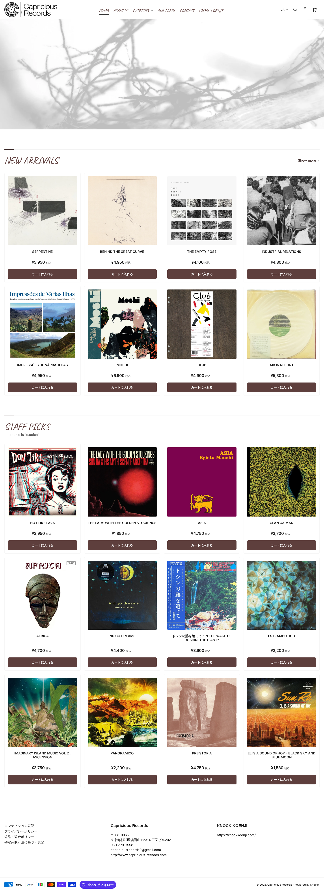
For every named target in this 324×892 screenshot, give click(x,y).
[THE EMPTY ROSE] (201, 211)
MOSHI (122, 365)
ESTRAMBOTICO (281, 636)
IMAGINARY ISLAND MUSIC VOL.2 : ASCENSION (42, 755)
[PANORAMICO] (122, 712)
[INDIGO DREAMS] (122, 595)
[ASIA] (201, 482)
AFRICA (42, 636)
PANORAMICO (122, 753)
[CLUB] (201, 324)
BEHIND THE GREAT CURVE (122, 252)
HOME (104, 10)
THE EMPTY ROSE (201, 252)
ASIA (202, 523)
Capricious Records (279, 884)
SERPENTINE (42, 252)
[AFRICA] (42, 595)
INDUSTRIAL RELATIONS (281, 252)
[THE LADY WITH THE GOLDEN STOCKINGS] (122, 482)
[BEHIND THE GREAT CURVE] (122, 211)
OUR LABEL (166, 10)
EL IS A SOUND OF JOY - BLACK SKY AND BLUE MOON (281, 755)
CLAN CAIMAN (281, 523)
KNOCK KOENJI (211, 10)
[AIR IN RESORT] (281, 324)
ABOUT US (120, 10)
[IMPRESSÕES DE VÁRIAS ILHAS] (42, 324)
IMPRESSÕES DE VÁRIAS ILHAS (42, 365)
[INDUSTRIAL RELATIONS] (281, 211)
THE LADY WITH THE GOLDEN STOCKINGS (122, 523)
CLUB (201, 365)
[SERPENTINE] (42, 211)
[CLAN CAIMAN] (281, 482)
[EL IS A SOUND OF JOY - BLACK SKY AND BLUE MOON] (281, 712)
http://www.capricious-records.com (139, 855)
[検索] (295, 10)
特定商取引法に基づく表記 (24, 842)
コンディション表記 (19, 826)
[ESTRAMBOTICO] (281, 595)
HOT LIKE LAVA (42, 523)
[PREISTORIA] (201, 712)
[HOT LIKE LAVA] (42, 482)
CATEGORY (141, 10)
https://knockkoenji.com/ (236, 835)
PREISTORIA (202, 753)
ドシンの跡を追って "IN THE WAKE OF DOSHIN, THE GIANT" (202, 638)
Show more (307, 160)
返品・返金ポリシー (19, 837)
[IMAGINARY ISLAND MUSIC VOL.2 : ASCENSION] (42, 712)
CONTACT (187, 10)
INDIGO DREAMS (122, 636)
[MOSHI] (122, 324)
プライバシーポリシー (20, 831)
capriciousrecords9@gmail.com (136, 850)
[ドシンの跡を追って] (201, 595)
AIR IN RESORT (282, 365)
